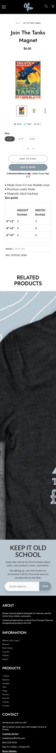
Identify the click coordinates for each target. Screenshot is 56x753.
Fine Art (5, 698)
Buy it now (28, 167)
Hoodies (6, 683)
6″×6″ (32, 139)
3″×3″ (9, 139)
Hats (4, 687)
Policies (5, 655)
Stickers (5, 680)
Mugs (4, 691)
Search (5, 659)
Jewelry (5, 702)
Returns (5, 644)
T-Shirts (5, 676)
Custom (5, 652)
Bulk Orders (7, 648)
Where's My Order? (11, 640)
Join (45, 586)
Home (18, 23)
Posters (5, 694)
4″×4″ (21, 139)
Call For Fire (19, 248)
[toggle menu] (3, 7)
